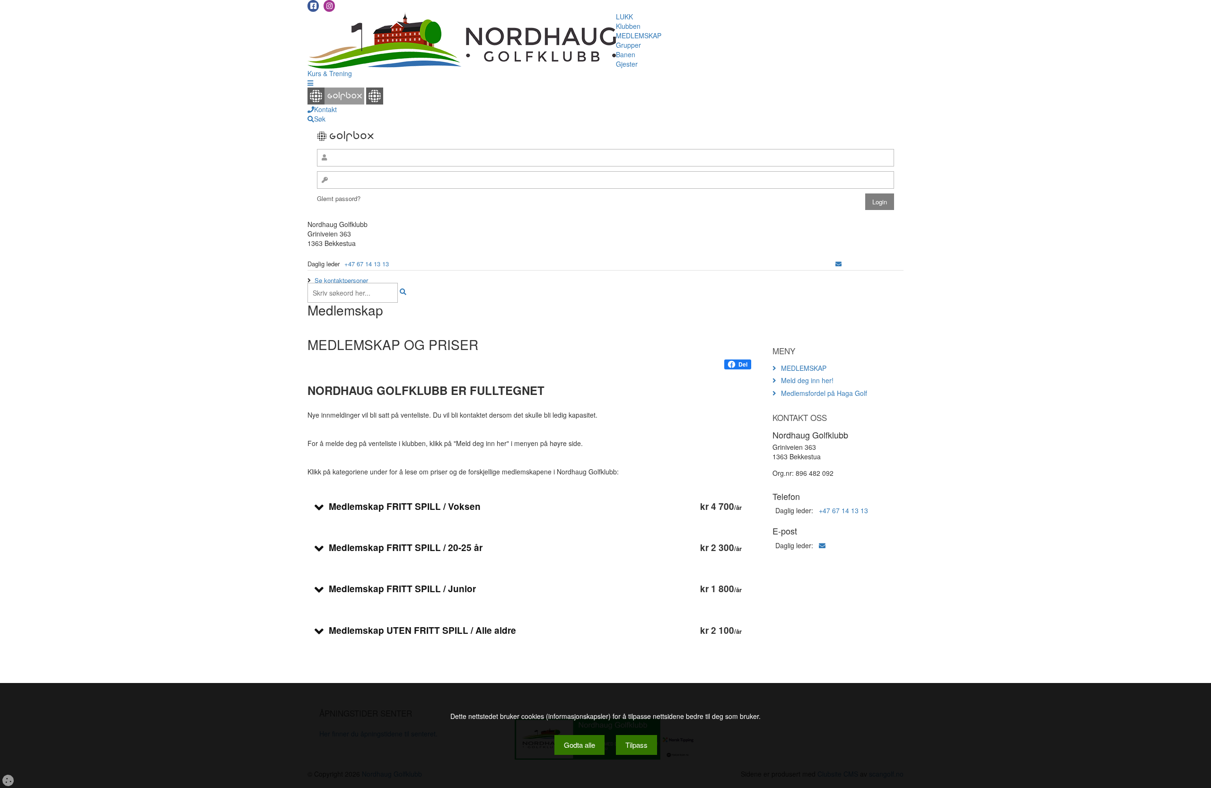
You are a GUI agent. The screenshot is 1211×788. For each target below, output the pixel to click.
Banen (625, 54)
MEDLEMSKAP (638, 35)
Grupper (628, 45)
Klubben (628, 26)
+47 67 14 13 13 (366, 263)
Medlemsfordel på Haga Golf (824, 393)
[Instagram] (329, 6)
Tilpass (636, 745)
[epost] (838, 263)
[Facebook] (313, 6)
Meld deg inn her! (807, 380)
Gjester (627, 64)
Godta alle (579, 745)
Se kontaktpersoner (341, 280)
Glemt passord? (338, 198)
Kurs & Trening (329, 73)
